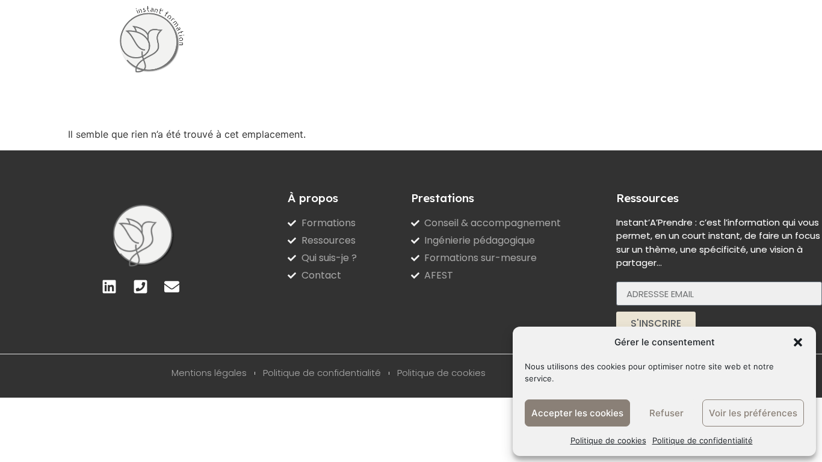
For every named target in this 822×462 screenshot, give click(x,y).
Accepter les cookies (577, 413)
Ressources (442, 36)
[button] (798, 342)
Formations (345, 36)
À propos (517, 36)
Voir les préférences (753, 413)
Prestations (248, 36)
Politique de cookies (608, 440)
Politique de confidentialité (702, 440)
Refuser (666, 413)
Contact (582, 36)
